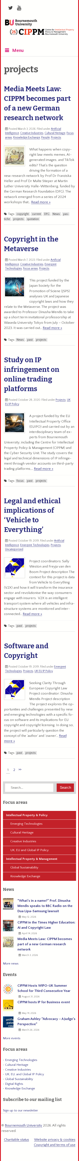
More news (11, 963)
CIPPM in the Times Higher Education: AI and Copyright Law (46, 925)
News (56, 214)
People (45, 137)
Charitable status (16, 1140)
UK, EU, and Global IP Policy (24, 1074)
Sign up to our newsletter (20, 1110)
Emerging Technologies (26, 824)
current (36, 214)
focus (20, 480)
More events (11, 1038)
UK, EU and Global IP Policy (29, 850)
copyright (23, 214)
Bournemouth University (21, 23)
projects (18, 219)
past (30, 339)
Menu (18, 50)
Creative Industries (31, 133)
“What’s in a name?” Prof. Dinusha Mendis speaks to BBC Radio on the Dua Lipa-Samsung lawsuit (44, 906)
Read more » (41, 202)
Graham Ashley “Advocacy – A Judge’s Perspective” (46, 1021)
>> (20, 769)
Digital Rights (14, 1084)
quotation (33, 219)
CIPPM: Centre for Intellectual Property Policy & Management (41, 35)
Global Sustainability (24, 867)
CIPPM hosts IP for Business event (43, 1002)
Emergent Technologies (35, 545)
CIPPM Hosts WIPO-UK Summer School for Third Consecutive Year (43, 988)
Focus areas (30, 268)
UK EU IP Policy (44, 671)
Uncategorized (14, 549)
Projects (56, 137)
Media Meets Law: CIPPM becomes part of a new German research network (44, 944)
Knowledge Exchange (26, 137)
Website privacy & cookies (54, 1140)
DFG (46, 214)
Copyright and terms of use (54, 1145)
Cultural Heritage (55, 133)
